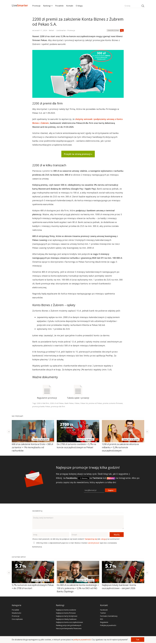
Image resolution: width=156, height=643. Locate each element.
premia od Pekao (95, 403)
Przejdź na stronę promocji (77, 154)
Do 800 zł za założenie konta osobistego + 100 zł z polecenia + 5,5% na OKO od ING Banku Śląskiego (78, 588)
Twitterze (97, 478)
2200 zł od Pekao (57, 403)
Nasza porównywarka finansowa (68, 628)
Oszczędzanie (17, 619)
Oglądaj (111, 478)
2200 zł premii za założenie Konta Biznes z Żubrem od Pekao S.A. (77, 21)
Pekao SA (84, 403)
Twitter (103, 613)
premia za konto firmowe (113, 403)
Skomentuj (37, 511)
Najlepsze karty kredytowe (66, 616)
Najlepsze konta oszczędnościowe (69, 622)
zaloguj (103, 539)
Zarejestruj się (91, 539)
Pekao (77, 403)
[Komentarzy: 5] (142, 439)
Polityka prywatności (108, 625)
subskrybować (93, 543)
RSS (101, 619)
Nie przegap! (17, 416)
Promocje (36, 5)
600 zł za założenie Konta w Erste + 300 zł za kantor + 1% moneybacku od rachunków (32, 447)
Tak (137, 639)
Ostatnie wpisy (19, 557)
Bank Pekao (69, 403)
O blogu (79, 5)
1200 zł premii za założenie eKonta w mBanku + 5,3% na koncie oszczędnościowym (120, 447)
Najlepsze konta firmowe (66, 613)
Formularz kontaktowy (109, 616)
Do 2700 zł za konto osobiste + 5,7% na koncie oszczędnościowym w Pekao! (76, 446)
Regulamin (104, 622)
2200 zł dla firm (43, 403)
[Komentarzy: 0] (122, 30)
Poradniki (59, 5)
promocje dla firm (58, 406)
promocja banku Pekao (41, 406)
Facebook (104, 610)
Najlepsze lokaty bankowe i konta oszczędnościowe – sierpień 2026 (119, 586)
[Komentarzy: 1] (51, 439)
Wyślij (116, 534)
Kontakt (69, 5)
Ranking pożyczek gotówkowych (68, 625)
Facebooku (71, 478)
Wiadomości (16, 613)
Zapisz (110, 490)
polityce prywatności (82, 639)
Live (20, 5)
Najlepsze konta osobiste (66, 610)
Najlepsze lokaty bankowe (66, 619)
